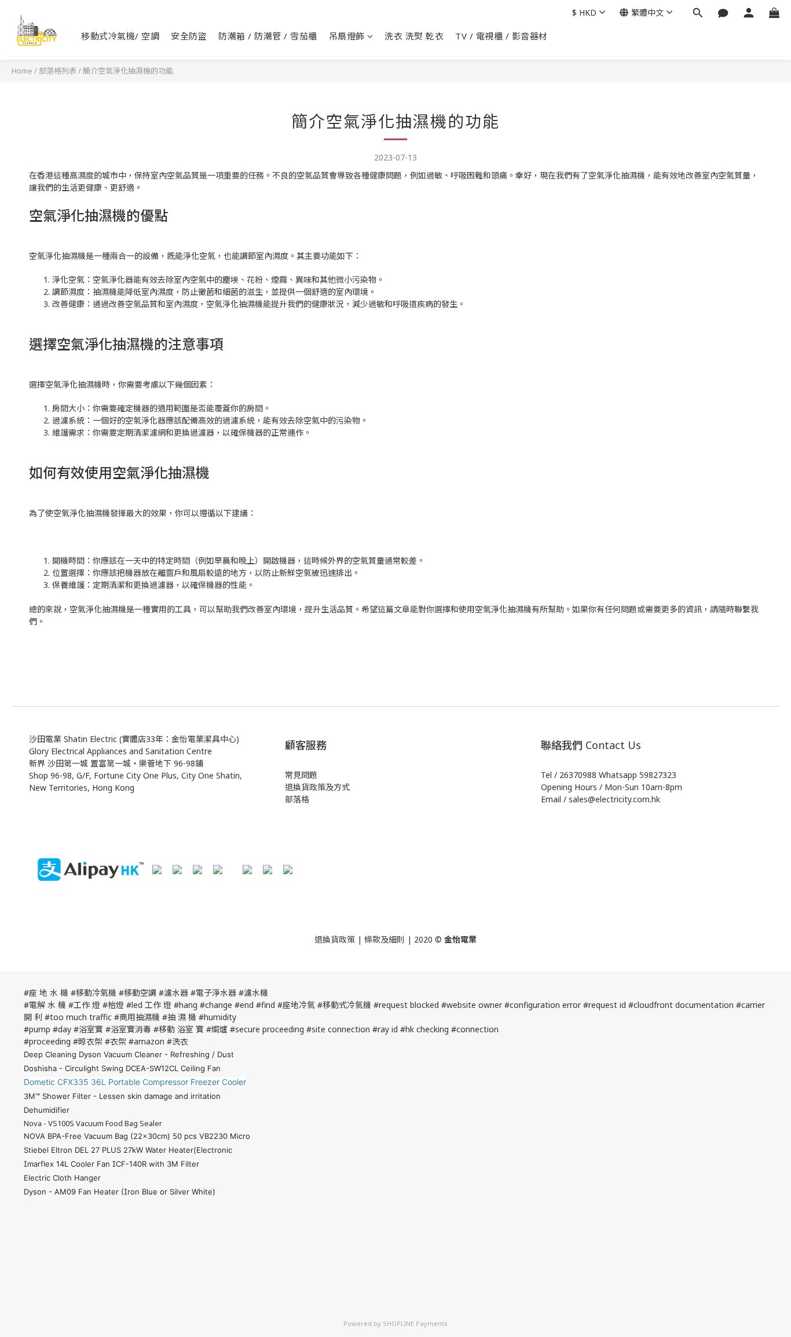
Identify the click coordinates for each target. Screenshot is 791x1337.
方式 (342, 786)
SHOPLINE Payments (415, 1323)
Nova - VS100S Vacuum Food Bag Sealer (93, 1123)
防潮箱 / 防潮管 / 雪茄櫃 (267, 36)
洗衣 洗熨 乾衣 (414, 36)
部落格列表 (57, 70)
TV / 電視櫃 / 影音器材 (501, 36)
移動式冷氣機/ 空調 (120, 36)
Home (22, 70)
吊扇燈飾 (347, 36)
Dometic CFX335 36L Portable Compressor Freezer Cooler (135, 1082)
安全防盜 (189, 36)
